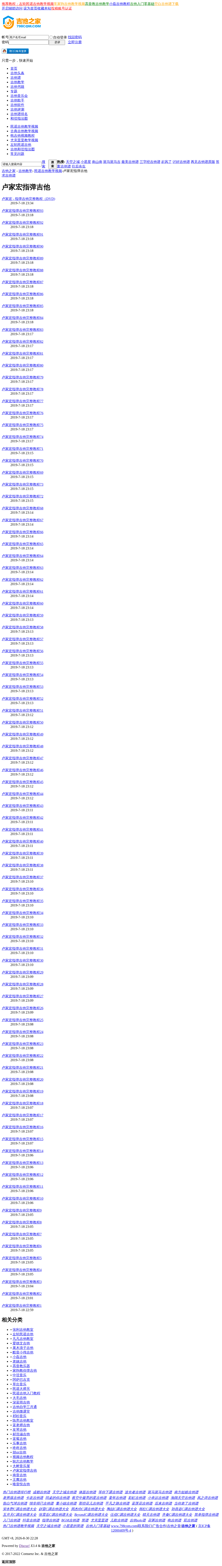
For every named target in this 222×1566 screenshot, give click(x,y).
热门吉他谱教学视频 (18, 1526)
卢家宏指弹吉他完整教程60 (22, 603)
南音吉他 (19, 1475)
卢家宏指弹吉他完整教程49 (22, 734)
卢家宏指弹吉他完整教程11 (22, 1186)
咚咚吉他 (19, 1448)
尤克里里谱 (99, 1520)
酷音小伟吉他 (23, 1352)
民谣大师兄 (21, 1389)
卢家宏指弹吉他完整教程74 (22, 437)
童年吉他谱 (117, 1498)
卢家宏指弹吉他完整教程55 (22, 663)
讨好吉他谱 (181, 162)
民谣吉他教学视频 (24, 126)
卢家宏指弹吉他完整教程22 (22, 1055)
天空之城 (73, 162)
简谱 (85, 1520)
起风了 (166, 162)
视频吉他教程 (23, 1457)
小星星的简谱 (73, 1526)
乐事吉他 (19, 1443)
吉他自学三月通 (25, 1407)
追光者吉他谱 (135, 1492)
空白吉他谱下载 (166, 4)
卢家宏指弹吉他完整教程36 (22, 889)
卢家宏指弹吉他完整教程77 (22, 401)
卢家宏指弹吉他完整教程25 (22, 1020)
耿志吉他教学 (23, 1461)
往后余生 (79, 166)
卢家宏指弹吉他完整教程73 (22, 484)
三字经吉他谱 (150, 162)
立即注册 (75, 42)
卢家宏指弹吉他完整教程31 (22, 948)
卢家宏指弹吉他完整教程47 (22, 758)
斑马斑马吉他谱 (160, 1492)
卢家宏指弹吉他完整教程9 (22, 1210)
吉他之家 (9, 171)
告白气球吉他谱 (15, 1503)
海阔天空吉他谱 (183, 1498)
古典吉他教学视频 (24, 131)
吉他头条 (17, 73)
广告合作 (159, 1526)
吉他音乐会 (19, 96)
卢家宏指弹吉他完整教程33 (22, 925)
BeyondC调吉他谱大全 (91, 1514)
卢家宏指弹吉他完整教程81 (22, 353)
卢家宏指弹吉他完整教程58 (22, 627)
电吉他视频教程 (22, 135)
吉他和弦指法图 (22, 149)
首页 (13, 68)
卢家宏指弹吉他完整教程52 (22, 698)
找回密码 (75, 37)
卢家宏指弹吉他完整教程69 (22, 472)
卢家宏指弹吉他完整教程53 (22, 687)
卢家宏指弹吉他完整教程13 (22, 1163)
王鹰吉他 (19, 1479)
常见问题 (17, 154)
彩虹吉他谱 (136, 1498)
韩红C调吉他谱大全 (154, 1509)
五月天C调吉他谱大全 (19, 1514)
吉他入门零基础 (142, 4)
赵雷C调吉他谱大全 (54, 1509)
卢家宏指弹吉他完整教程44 (22, 794)
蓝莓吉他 (19, 1438)
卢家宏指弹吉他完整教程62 (22, 579)
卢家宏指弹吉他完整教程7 (22, 1234)
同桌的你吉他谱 (57, 1498)
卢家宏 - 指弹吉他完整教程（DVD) (28, 199)
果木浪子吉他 (23, 1348)
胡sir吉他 (19, 1452)
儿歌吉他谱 (118, 1520)
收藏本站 (44, 8)
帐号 (5, 37)
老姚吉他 (19, 1361)
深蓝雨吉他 (21, 1402)
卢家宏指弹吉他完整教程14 (22, 1151)
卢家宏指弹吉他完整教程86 (22, 294)
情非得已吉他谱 (41, 1503)
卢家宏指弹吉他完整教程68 (22, 508)
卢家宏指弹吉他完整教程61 (22, 591)
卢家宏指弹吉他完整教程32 (22, 936)
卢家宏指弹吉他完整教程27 (22, 996)
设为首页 (30, 8)
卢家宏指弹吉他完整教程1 (22, 1305)
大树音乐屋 (21, 1466)
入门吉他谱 (11, 1520)
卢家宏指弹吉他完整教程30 (22, 960)
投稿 (54, 8)
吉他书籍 (17, 87)
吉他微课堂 (21, 1411)
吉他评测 (17, 109)
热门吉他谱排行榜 (17, 1492)
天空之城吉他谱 (64, 1492)
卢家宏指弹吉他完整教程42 (22, 817)
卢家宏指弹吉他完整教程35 (22, 901)
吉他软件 (17, 105)
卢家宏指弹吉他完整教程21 (22, 1067)
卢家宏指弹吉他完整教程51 (22, 710)
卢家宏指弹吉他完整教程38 (22, 865)
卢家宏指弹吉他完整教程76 (22, 413)
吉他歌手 (17, 100)
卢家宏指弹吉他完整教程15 (22, 1139)
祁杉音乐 (19, 1416)
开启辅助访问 (12, 8)
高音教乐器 (21, 1366)
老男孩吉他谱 (13, 1498)
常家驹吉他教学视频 (69, 4)
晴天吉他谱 (151, 1514)
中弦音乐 (19, 1375)
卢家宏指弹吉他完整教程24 (22, 1032)
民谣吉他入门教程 (26, 1393)
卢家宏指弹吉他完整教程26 (22, 1008)
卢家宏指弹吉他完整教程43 (22, 806)
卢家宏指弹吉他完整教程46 (22, 770)
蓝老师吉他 (21, 1425)
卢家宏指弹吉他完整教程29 (22, 972)
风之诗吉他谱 (207, 1498)
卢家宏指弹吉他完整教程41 (22, 829)
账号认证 (65, 8)
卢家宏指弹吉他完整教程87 (22, 282)
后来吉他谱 (163, 1503)
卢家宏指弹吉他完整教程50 (22, 722)
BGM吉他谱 (70, 1520)
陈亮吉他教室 (23, 1420)
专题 (13, 91)
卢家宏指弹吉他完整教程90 (22, 246)
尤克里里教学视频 (24, 140)
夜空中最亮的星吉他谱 (89, 1498)
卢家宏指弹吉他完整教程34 (22, 913)
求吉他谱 (9, 175)
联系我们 (145, 1526)
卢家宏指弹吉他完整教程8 (22, 1222)
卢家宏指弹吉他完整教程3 (22, 1282)
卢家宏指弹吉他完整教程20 (22, 1079)
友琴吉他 (19, 1429)
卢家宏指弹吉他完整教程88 (22, 270)
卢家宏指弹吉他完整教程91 (22, 234)
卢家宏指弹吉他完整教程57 (22, 639)
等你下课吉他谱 (110, 1492)
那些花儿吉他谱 (91, 1503)
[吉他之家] (22, 28)
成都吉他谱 (41, 1492)
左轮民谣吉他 (20, 144)
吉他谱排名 (19, 114)
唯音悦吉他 (21, 1484)
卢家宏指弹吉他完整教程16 (22, 1127)
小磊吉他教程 (119, 4)
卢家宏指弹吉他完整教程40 (22, 841)
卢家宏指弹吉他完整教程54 (22, 675)
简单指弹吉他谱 (206, 1514)
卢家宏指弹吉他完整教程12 (22, 1175)
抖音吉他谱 (31, 1520)
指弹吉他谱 (50, 1520)
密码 (5, 42)
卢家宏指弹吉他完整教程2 (22, 1294)
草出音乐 (19, 1384)
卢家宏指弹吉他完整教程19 (22, 1091)
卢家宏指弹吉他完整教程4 (22, 1270)
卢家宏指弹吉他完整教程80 (22, 365)
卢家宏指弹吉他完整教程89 (22, 258)
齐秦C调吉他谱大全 (177, 1514)
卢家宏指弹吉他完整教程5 (22, 1258)
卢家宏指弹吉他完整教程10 (22, 1198)
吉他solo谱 (138, 1520)
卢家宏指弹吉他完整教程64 (22, 556)
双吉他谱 (190, 1520)
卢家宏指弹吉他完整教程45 (22, 782)
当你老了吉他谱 (186, 1503)
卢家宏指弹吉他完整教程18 (22, 1103)
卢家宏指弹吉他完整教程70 (22, 460)
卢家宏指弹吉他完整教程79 (22, 377)
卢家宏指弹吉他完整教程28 (22, 984)
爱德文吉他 (21, 1343)
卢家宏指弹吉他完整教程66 (22, 532)
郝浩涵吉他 (21, 1434)
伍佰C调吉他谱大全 (125, 1514)
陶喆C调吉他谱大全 (122, 1509)
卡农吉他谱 (34, 1498)
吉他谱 (15, 77)
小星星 (86, 162)
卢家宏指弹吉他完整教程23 (22, 1044)
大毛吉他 (19, 1398)
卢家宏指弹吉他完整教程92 (22, 222)
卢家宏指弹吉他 (25, 1470)
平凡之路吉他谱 (117, 1503)
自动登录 (60, 37)
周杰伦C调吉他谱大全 (87, 1509)
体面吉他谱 (87, 1492)
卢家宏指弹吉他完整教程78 (22, 389)
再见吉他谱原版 (203, 162)
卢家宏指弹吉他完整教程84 (22, 318)
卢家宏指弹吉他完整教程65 (22, 544)
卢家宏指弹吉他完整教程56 (22, 651)
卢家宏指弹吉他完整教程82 (22, 341)
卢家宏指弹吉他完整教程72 (22, 496)
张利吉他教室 (23, 1329)
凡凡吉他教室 (23, 1339)
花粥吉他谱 (156, 1520)
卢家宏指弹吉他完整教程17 (22, 1115)
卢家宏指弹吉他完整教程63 (22, 568)
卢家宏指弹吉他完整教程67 (22, 520)
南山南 (97, 162)
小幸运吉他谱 (158, 1498)
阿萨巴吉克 (21, 1379)
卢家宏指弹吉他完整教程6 (22, 1246)
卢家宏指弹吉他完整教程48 (22, 746)
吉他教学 (17, 82)
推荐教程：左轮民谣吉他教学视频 (28, 4)
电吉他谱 (174, 1520)
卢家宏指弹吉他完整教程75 (22, 425)
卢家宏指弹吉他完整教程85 (22, 306)
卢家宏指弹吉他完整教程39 (22, 853)
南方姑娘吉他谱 (186, 1492)
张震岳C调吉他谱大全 (55, 1514)
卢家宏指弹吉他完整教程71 (22, 449)
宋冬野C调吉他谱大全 (19, 1509)
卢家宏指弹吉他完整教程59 (22, 615)
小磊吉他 (19, 1357)
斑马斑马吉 (112, 162)
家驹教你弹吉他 (25, 1370)
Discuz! (24, 1546)
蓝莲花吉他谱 (142, 1503)
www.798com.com (124, 1526)
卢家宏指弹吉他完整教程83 (22, 330)
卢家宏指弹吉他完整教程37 (22, 877)
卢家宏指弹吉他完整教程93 (22, 210)
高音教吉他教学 (97, 4)
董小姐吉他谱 (66, 1503)
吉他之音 (174, 1526)
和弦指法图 (19, 118)
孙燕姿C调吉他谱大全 (188, 1509)
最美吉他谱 (130, 162)
